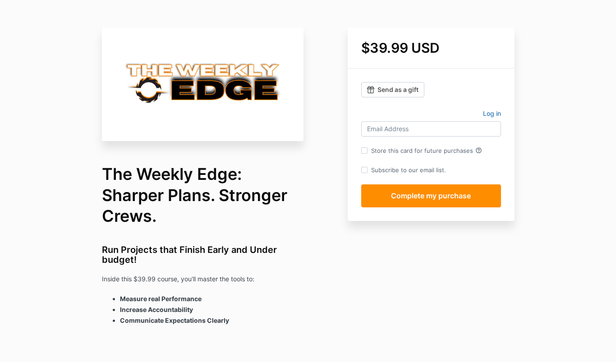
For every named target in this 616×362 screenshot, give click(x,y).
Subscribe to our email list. (408, 170)
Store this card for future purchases (426, 150)
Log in (492, 113)
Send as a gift (397, 89)
